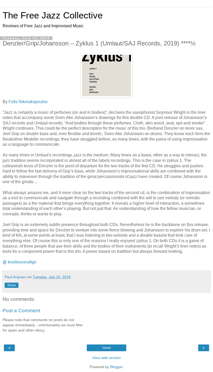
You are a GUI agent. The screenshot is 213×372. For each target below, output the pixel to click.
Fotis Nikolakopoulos (28, 101)
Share (11, 285)
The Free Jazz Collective (53, 15)
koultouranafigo (19, 262)
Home (106, 348)
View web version (106, 358)
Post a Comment (21, 310)
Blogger (116, 367)
